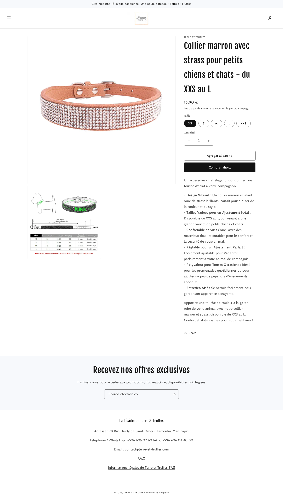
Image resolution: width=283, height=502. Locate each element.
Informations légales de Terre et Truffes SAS (141, 467)
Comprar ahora (220, 167)
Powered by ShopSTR (157, 492)
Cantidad (189, 132)
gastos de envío (198, 108)
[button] (8, 18)
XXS (243, 123)
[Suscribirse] (174, 394)
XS (190, 123)
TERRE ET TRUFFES (134, 492)
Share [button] (192, 333)
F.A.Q (141, 458)
